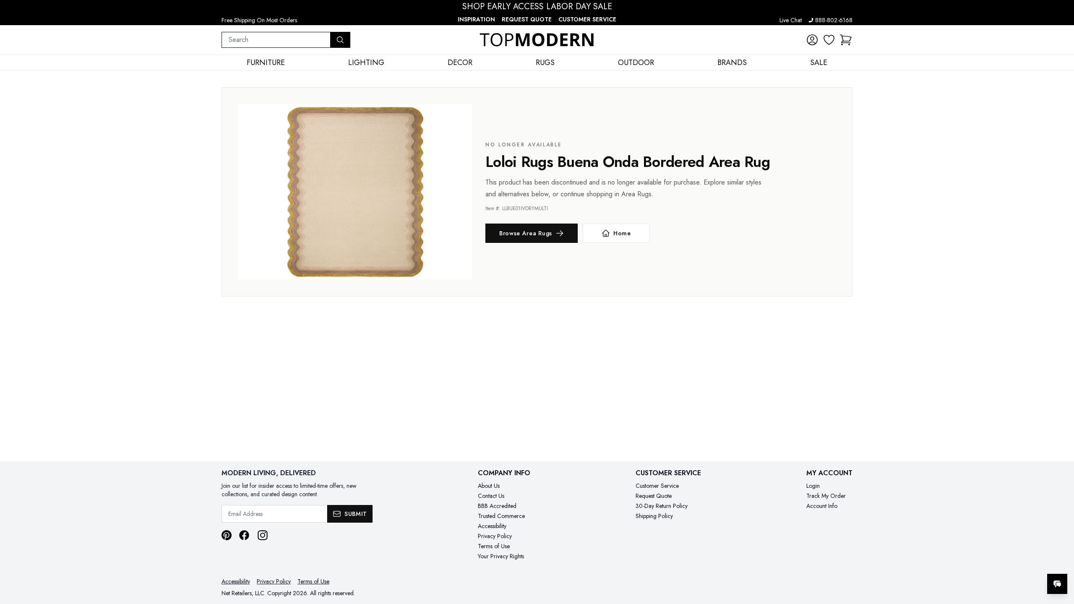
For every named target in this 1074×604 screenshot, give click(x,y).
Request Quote (527, 19)
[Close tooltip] (1060, 558)
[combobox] (276, 39)
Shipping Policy (654, 516)
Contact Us (491, 496)
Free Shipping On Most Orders (259, 20)
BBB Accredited (497, 506)
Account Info (821, 506)
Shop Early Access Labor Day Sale (537, 7)
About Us (489, 486)
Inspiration (476, 19)
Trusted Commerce (501, 516)
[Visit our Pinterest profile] (227, 535)
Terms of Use (494, 546)
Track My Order (826, 496)
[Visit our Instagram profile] (262, 535)
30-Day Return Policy (662, 506)
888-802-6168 (833, 20)
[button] (845, 40)
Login (813, 486)
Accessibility (492, 526)
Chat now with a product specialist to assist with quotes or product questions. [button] (998, 562)
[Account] (812, 40)
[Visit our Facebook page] (244, 535)
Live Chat (790, 20)
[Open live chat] (1057, 584)
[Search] (340, 40)
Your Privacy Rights (501, 556)
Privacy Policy (495, 536)
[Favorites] (829, 40)
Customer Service (587, 19)
